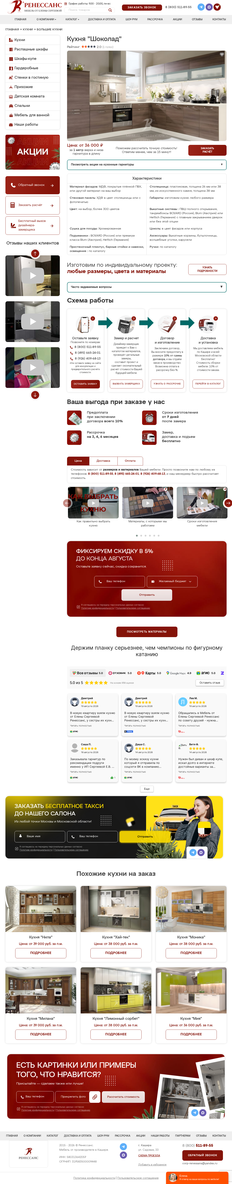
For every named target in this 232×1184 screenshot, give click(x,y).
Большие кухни (49, 29)
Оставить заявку (85, 384)
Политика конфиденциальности (94, 1178)
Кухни (28, 29)
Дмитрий (141, 698)
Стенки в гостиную (31, 77)
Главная (20, 19)
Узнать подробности (207, 269)
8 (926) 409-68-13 (178, 12)
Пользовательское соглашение (138, 1178)
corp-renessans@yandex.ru (200, 1163)
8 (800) (197, 1145)
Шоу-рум (131, 19)
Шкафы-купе (25, 59)
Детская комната (29, 96)
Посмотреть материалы (147, 632)
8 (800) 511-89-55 (178, 7)
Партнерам (182, 1136)
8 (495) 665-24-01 (178, 2)
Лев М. (193, 698)
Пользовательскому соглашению (133, 608)
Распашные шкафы (31, 49)
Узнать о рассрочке (167, 384)
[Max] (209, 7)
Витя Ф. (194, 744)
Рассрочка (155, 19)
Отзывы (197, 19)
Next (35, 395)
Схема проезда (149, 1156)
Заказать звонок (142, 7)
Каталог (71, 19)
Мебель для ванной (31, 115)
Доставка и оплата (102, 19)
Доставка (103, 461)
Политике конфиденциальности (97, 608)
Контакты (219, 19)
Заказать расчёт (207, 150)
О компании (45, 19)
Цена (78, 461)
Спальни (22, 106)
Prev (35, 253)
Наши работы (26, 124)
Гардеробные (26, 68)
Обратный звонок (202, 1155)
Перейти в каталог (208, 384)
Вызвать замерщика (126, 384)
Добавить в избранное (152, 1165)
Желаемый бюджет (173, 581)
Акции (177, 19)
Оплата (130, 461)
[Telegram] (201, 7)
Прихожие (23, 87)
